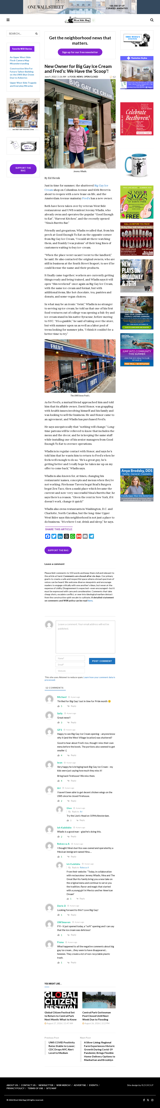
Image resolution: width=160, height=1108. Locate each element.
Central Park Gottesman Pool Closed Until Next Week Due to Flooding (96, 1016)
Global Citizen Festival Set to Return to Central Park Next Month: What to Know (61, 1016)
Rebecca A (84, 867)
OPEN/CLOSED (91, 76)
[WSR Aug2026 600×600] (137, 349)
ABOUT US (12, 1085)
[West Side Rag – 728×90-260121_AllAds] (80, 6)
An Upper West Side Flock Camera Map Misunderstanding (20, 60)
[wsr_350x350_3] (137, 118)
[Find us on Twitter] (148, 1100)
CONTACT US (28, 1085)
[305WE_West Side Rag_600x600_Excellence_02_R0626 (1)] (23, 114)
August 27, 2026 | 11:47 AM (59, 1023)
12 (114, 76)
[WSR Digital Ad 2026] (137, 238)
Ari (81, 811)
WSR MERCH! (63, 1085)
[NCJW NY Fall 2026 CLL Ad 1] (137, 312)
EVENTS (93, 1085)
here (90, 600)
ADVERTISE (80, 1085)
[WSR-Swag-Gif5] (137, 165)
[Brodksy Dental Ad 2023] (137, 484)
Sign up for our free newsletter (80, 52)
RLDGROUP (147, 1085)
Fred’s (86, 198)
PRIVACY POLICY (15, 1088)
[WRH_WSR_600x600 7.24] (137, 72)
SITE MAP (51, 1088)
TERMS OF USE (35, 1088)
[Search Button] (151, 20)
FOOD (73, 76)
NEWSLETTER (46, 1085)
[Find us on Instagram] (152, 1100)
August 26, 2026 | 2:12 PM (96, 1023)
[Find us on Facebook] (144, 1100)
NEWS (80, 76)
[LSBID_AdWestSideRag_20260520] (137, 201)
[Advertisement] (140, 417)
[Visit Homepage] (80, 20)
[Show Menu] (8, 20)
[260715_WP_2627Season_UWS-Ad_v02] (137, 275)
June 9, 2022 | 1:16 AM (55, 76)
